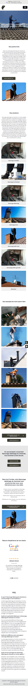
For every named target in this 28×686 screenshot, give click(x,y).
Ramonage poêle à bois (13, 246)
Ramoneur (13, 289)
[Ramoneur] (13, 279)
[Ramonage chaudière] (13, 150)
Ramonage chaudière (13, 160)
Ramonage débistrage (13, 203)
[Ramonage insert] (13, 214)
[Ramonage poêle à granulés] (13, 257)
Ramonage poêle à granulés (14, 267)
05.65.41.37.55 (16, 1)
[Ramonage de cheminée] (13, 172)
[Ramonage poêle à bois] (13, 236)
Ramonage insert (14, 225)
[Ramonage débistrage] (13, 193)
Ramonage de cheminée (14, 182)
